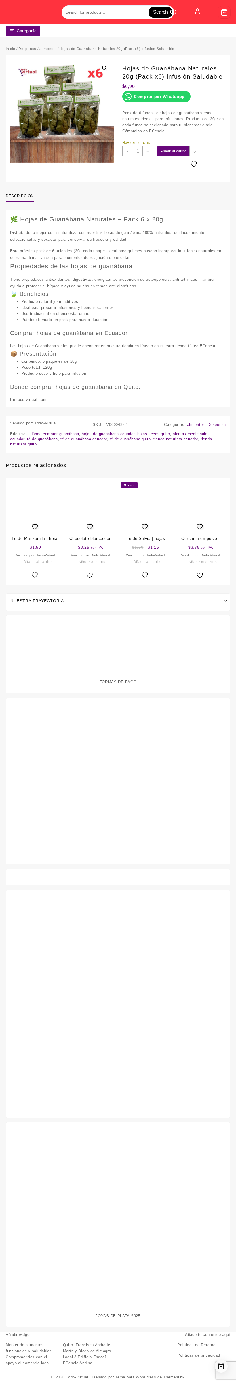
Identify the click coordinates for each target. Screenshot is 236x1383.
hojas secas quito (153, 434)
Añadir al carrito (173, 151)
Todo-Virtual (77, 1377)
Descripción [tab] (20, 196)
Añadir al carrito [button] (38, 562)
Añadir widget (18, 1334)
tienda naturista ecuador (175, 439)
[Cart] (224, 12)
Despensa (27, 49)
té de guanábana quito (130, 439)
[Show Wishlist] (176, 12)
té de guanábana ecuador (83, 439)
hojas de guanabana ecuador (108, 434)
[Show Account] (197, 12)
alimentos (47, 49)
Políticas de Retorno (196, 1345)
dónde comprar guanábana (55, 434)
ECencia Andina (77, 1363)
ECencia (157, 131)
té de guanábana (42, 439)
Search (160, 11)
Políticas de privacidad (198, 1355)
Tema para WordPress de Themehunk (149, 1377)
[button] (105, 68)
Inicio (10, 49)
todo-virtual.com (31, 399)
